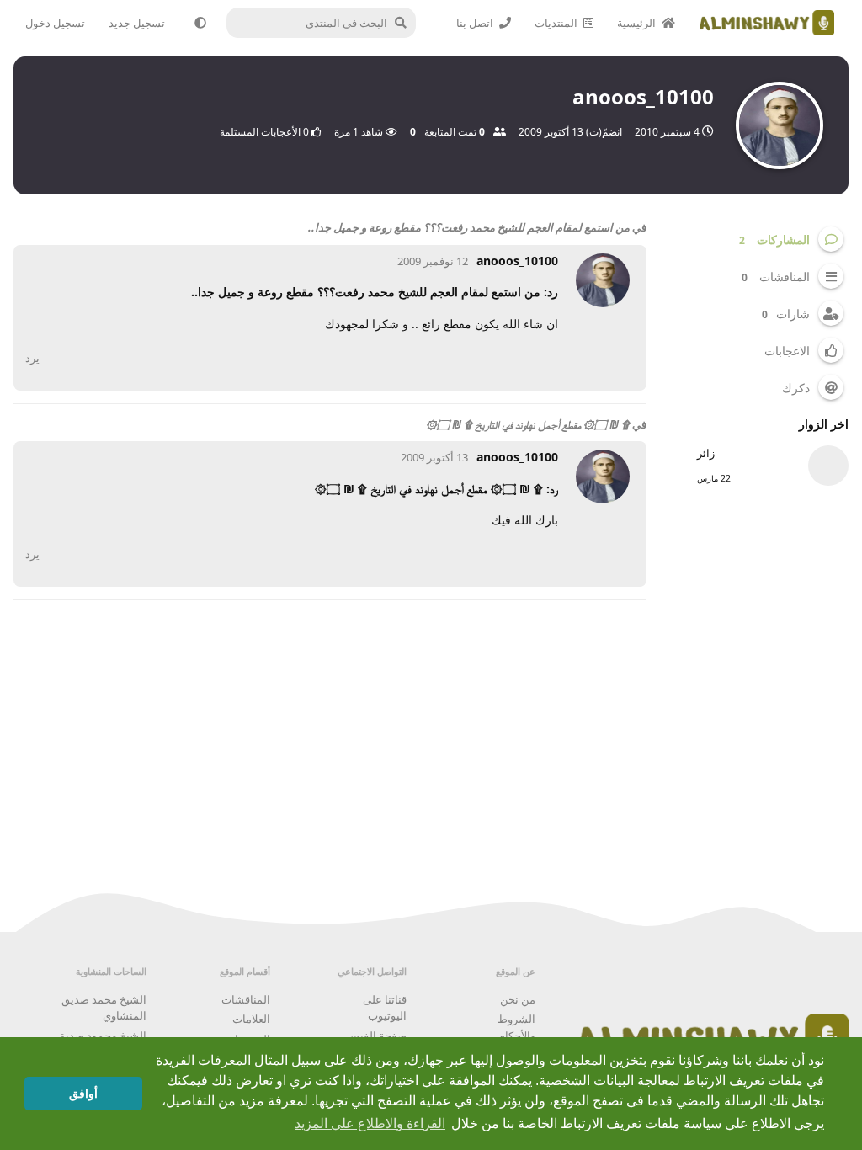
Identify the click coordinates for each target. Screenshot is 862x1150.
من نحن (517, 999)
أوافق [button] (83, 1093)
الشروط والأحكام (516, 1027)
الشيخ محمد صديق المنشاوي (103, 1008)
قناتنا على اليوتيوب (385, 1008)
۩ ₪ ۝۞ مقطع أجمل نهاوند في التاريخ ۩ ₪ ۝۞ (528, 424)
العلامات (251, 1018)
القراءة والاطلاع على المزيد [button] (370, 1123)
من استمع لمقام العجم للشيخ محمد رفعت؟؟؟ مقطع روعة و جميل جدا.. (469, 227)
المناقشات (245, 999)
